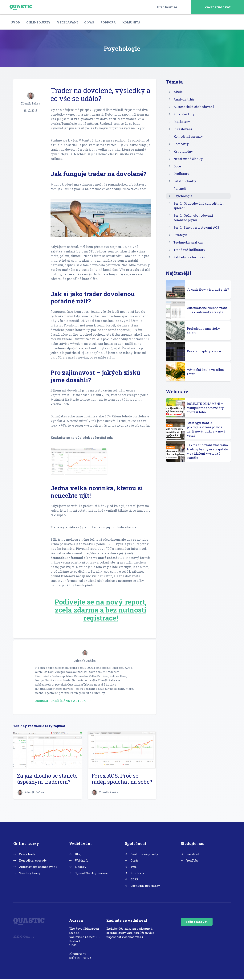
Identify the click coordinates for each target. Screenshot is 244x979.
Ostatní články (184, 181)
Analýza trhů (183, 99)
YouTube (192, 860)
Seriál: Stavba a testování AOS (196, 227)
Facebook (193, 854)
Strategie (180, 235)
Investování (182, 129)
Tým (134, 867)
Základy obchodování (189, 257)
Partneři (179, 188)
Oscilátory (181, 174)
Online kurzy (38, 22)
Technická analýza (188, 242)
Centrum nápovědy (144, 854)
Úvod (15, 22)
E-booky (80, 867)
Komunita (131, 22)
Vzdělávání (67, 22)
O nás (89, 22)
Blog (78, 854)
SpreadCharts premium (91, 873)
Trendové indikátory (189, 250)
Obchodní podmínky (145, 885)
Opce (177, 166)
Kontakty (137, 873)
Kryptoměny (183, 151)
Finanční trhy (184, 114)
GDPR (134, 879)
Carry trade (27, 854)
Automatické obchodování (193, 107)
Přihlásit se (167, 7)
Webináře (81, 860)
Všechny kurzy (29, 873)
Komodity (181, 144)
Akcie (178, 92)
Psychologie (182, 196)
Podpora (108, 22)
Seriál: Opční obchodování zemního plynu (193, 217)
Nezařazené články (188, 159)
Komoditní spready (188, 136)
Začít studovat (218, 7)
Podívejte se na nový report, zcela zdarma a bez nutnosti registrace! (101, 609)
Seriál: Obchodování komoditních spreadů (199, 205)
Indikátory (181, 122)
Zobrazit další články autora (60, 701)
